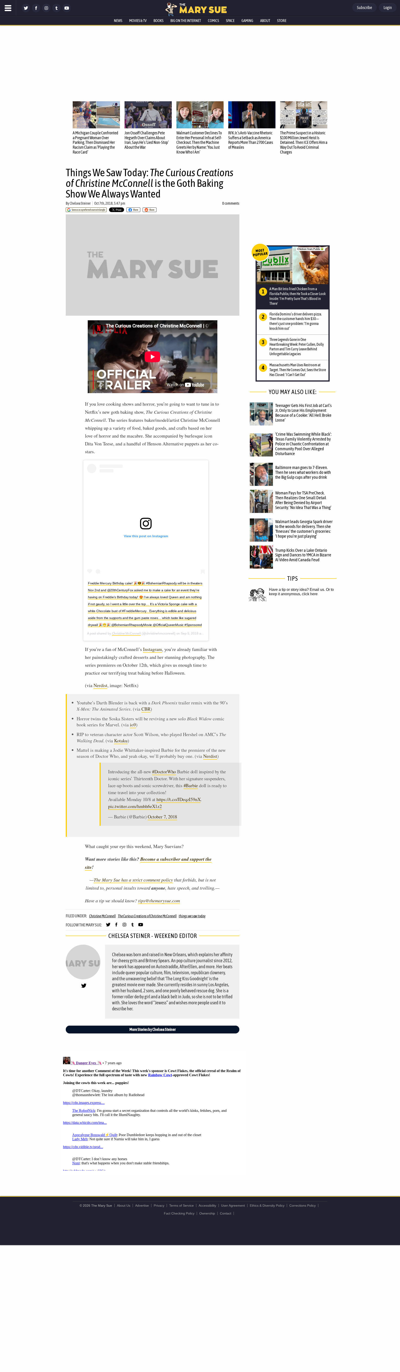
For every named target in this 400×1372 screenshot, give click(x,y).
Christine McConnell (126, 633)
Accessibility (207, 1205)
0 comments (230, 203)
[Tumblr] (56, 11)
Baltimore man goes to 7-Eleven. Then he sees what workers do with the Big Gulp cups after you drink (303, 472)
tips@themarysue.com (159, 900)
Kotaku (121, 740)
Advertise (142, 1205)
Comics (213, 20)
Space (230, 20)
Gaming (247, 20)
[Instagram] (46, 11)
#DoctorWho (164, 771)
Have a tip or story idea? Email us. (297, 590)
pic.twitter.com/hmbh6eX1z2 (135, 806)
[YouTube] (66, 11)
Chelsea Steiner (80, 203)
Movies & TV (138, 20)
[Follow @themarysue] (26, 11)
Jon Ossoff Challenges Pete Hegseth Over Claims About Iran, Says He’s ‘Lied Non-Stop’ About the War (147, 140)
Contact (225, 1213)
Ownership (207, 1213)
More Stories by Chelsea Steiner (152, 1029)
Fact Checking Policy (179, 1213)
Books (158, 20)
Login (388, 7)
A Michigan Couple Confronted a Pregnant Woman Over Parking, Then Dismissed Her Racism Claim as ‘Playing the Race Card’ (95, 142)
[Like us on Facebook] (36, 11)
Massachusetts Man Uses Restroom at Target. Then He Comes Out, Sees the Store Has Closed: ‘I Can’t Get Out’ (297, 370)
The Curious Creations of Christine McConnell (147, 916)
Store (281, 20)
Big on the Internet (185, 20)
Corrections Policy (302, 1205)
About (265, 20)
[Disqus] (153, 1113)
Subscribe (364, 7)
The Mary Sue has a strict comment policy (133, 880)
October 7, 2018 (162, 817)
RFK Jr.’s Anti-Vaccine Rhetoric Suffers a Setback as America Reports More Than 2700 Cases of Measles (250, 140)
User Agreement (233, 1205)
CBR (145, 709)
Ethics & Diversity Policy (267, 1205)
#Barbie (191, 785)
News (118, 20)
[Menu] (8, 8)
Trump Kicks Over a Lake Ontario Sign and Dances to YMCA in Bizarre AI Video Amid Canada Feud (303, 555)
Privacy (159, 1205)
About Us (123, 1205)
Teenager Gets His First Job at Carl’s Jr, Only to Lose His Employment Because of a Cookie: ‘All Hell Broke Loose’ (303, 412)
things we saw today (192, 916)
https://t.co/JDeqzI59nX (178, 799)
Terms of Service (181, 1205)
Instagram (152, 649)
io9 (133, 724)
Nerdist (100, 685)
